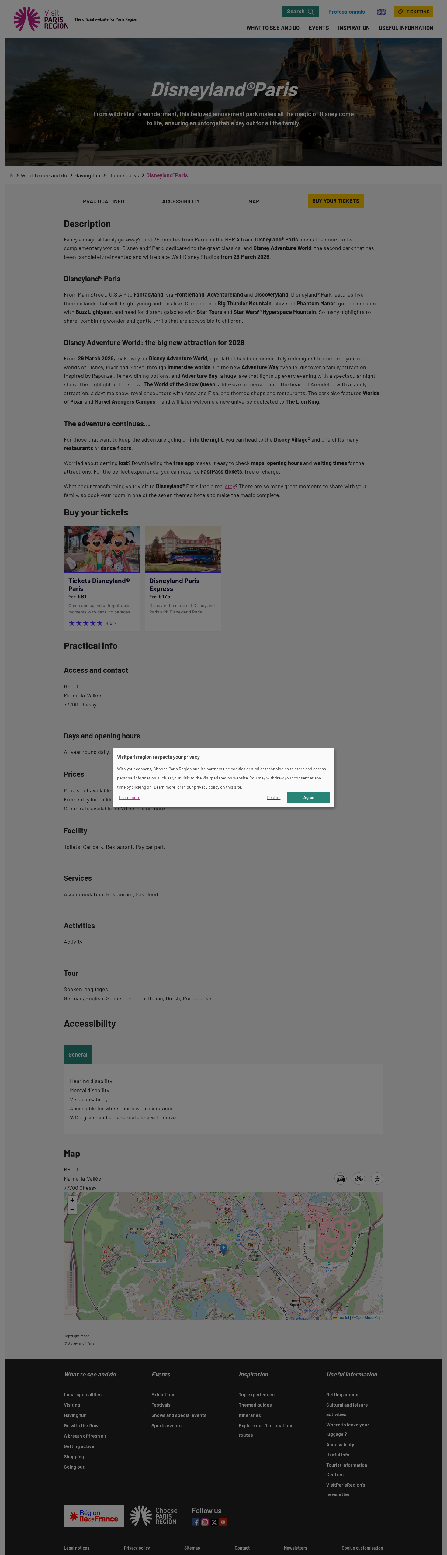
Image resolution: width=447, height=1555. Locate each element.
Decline (273, 797)
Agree (308, 797)
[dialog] (223, 777)
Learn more (129, 797)
